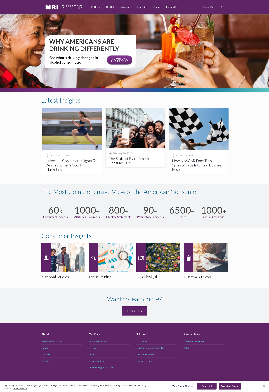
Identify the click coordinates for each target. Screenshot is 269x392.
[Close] (264, 386)
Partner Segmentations (101, 367)
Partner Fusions (145, 360)
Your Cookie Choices (182, 386)
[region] (134, 386)
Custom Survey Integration (151, 347)
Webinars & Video (194, 341)
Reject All (207, 386)
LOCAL (93, 347)
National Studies (98, 341)
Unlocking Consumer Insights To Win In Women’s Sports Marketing (70, 165)
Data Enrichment (146, 354)
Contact (46, 360)
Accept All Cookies (230, 386)
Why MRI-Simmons (52, 341)
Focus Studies (96, 360)
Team (45, 347)
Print (92, 354)
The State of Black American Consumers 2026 (131, 160)
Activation (142, 341)
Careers (46, 354)
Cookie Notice (20, 388)
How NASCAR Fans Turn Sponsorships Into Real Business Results (197, 165)
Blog (186, 347)
